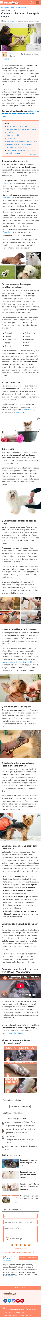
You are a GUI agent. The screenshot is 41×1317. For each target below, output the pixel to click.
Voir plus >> (34, 154)
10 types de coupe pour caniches (16, 1118)
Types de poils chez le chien (17, 126)
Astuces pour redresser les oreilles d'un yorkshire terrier (21, 1148)
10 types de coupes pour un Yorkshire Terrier (20, 1122)
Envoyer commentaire (28, 1257)
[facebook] (5, 1301)
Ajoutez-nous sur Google (30, 54)
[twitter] (9, 1301)
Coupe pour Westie (11, 1136)
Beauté (12, 7)
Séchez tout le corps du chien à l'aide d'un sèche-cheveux (20, 152)
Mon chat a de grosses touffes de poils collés (20, 1129)
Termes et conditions (19, 1312)
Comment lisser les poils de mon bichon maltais (28, 1175)
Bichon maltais (19, 412)
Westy (5, 183)
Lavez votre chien (13, 135)
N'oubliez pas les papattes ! (17, 147)
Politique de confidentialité (10, 1315)
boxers (8, 212)
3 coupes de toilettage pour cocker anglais (19, 1125)
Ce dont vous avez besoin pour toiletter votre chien (20, 131)
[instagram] (14, 1301)
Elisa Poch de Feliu (12, 21)
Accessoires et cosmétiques (20, 1106)
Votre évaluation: (20, 1248)
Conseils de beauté (21, 7)
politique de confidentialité (7, 1259)
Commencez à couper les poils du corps (22, 141)
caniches (6, 197)
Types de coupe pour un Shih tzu (16, 1132)
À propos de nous (31, 1309)
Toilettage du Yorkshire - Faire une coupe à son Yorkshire (21, 1141)
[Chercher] (38, 2)
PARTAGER (32, 4)
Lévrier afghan (28, 409)
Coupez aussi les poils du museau (19, 144)
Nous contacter (7, 1312)
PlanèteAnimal (5, 7)
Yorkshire (6, 232)
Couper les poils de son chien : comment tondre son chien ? (20, 114)
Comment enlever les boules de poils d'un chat (28, 1163)
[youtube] (18, 1301)
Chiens (6, 59)
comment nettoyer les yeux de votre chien (17, 662)
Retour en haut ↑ (20, 1287)
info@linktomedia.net (11, 1276)
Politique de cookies (25, 1315)
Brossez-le (11, 138)
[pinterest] (22, 1301)
